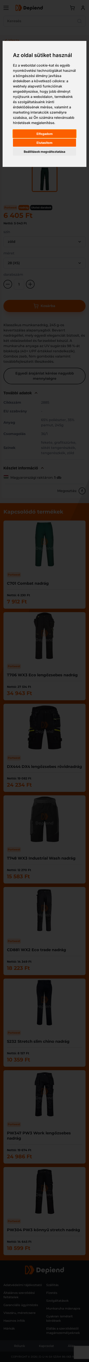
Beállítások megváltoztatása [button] (44, 151)
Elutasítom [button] (44, 142)
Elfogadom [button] (45, 134)
